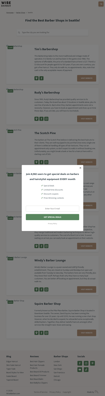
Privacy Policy (52, 224)
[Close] (80, 168)
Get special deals (52, 217)
